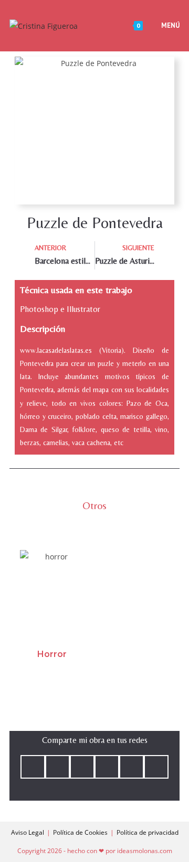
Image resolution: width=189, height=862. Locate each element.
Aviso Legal (27, 832)
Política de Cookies (80, 832)
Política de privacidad (147, 832)
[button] (32, 767)
